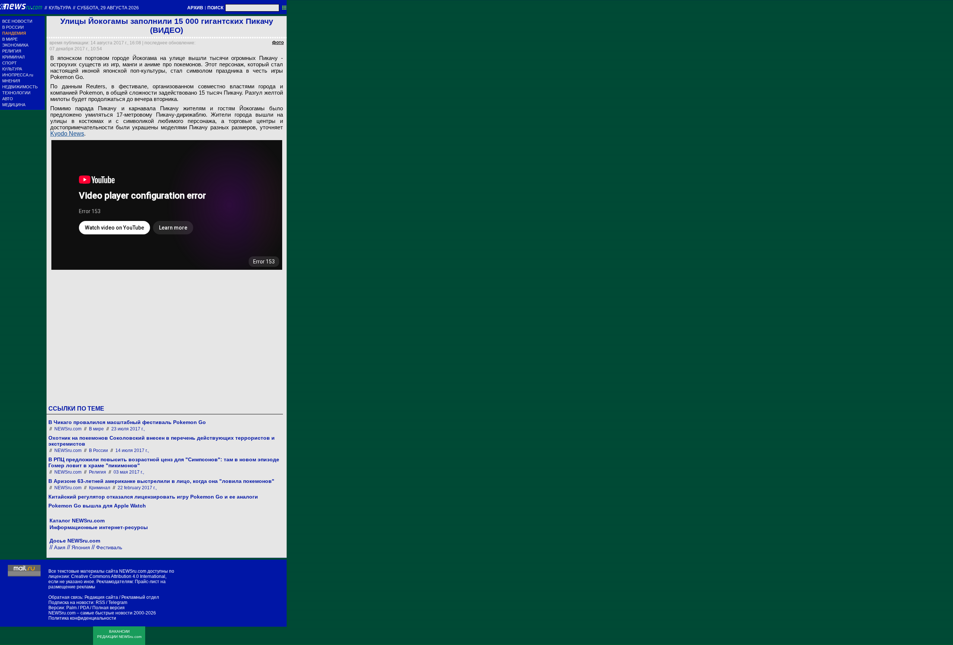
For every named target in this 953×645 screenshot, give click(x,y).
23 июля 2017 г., (128, 428)
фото (278, 42)
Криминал (99, 487)
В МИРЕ (9, 39)
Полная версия (108, 607)
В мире (96, 428)
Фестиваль (109, 547)
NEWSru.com (68, 428)
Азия (60, 547)
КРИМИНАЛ (13, 57)
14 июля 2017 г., (132, 450)
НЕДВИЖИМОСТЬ (20, 87)
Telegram (117, 602)
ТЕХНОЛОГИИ (16, 93)
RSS (100, 602)
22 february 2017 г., (137, 487)
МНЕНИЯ (11, 81)
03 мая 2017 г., (129, 472)
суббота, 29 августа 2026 (108, 7)
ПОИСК (215, 7)
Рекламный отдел (140, 597)
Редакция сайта (101, 597)
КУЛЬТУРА (12, 69)
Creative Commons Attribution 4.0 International (118, 576)
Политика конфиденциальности (82, 618)
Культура (60, 7)
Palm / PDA (77, 607)
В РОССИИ (13, 27)
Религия (97, 472)
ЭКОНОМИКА (15, 45)
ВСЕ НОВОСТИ (17, 21)
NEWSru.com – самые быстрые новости (90, 613)
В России (98, 450)
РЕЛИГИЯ (11, 51)
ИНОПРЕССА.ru (17, 75)
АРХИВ (195, 7)
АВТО (7, 99)
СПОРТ (9, 63)
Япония (80, 547)
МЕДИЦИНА (13, 104)
